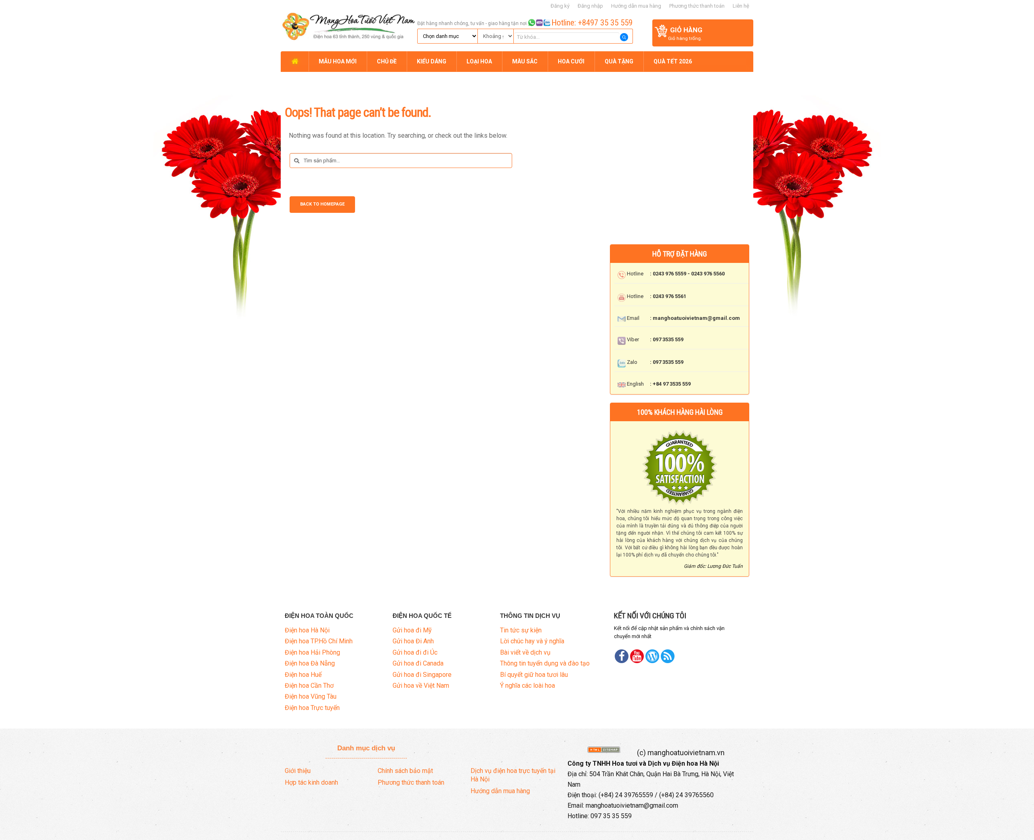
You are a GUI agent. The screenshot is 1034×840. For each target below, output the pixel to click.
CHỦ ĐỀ (387, 61)
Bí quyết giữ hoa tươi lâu (534, 674)
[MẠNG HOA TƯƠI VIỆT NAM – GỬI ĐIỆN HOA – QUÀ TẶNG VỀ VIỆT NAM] (348, 25)
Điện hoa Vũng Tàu (310, 696)
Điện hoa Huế (303, 674)
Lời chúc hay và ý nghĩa (532, 641)
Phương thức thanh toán (697, 6)
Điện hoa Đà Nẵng (310, 663)
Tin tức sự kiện (521, 630)
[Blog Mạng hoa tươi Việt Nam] (652, 656)
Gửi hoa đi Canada (418, 663)
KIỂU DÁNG (431, 61)
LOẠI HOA (479, 61)
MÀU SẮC (525, 61)
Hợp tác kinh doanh (311, 782)
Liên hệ (741, 6)
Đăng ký (560, 6)
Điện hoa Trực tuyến (312, 708)
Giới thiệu (298, 771)
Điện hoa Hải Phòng (312, 652)
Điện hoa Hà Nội (307, 630)
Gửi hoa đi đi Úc (415, 652)
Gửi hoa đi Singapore (422, 674)
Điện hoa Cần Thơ (309, 685)
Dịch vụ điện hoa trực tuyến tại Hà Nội (513, 775)
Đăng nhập (590, 6)
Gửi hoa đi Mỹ (412, 630)
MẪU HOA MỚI (338, 61)
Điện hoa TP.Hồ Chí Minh (319, 641)
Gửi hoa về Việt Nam (421, 685)
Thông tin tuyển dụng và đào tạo (545, 663)
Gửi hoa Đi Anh (413, 641)
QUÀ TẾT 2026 (673, 61)
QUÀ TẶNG (619, 61)
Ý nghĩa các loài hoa (527, 685)
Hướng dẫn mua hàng (636, 6)
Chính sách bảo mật (405, 771)
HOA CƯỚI (571, 61)
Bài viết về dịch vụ (525, 652)
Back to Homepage (322, 204)
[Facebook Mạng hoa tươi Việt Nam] (621, 656)
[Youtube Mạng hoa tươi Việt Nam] (637, 656)
